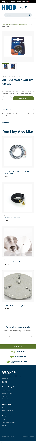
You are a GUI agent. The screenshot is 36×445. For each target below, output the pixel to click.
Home (4, 24)
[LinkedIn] (6, 382)
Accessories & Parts (8, 399)
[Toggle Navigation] (32, 7)
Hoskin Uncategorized (20, 24)
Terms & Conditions (8, 410)
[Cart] (26, 7)
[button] (18, 110)
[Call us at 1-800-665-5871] (21, 7)
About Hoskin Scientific (8, 422)
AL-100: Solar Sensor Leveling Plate (15, 306)
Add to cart (23, 98)
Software (4, 396)
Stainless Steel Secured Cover (13, 262)
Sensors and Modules (8, 393)
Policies (4, 408)
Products (10, 24)
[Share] (1, 442)
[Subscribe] (31, 337)
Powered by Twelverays (28, 436)
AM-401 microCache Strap (12, 217)
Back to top (18, 346)
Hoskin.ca (5, 428)
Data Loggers (6, 390)
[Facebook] (3, 382)
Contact (4, 425)
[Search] (30, 15)
